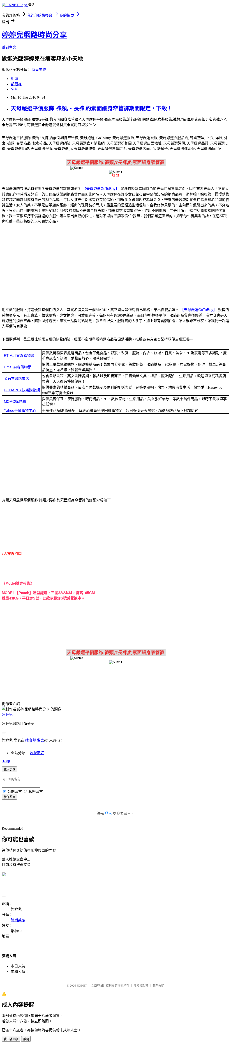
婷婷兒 (7, 715)
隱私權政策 (141, 985)
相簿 (14, 79)
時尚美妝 (39, 70)
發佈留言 (9, 797)
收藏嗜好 (37, 753)
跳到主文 (9, 47)
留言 (40, 740)
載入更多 (9, 769)
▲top (6, 761)
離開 (26, 1039)
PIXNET (82, 985)
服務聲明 (158, 985)
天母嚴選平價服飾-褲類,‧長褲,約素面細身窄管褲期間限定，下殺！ (91, 108)
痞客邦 (30, 740)
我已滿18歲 (11, 1039)
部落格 (16, 84)
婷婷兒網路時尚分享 (34, 35)
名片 (14, 89)
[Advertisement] (115, 262)
